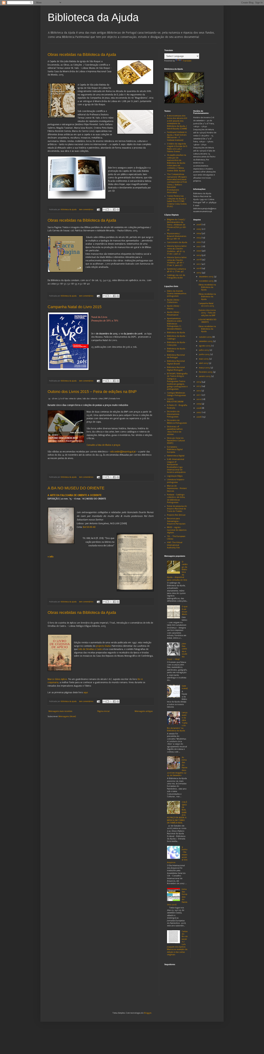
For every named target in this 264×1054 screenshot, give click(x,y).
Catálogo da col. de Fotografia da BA (176, 276)
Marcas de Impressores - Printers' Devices (177, 488)
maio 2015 (204, 359)
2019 (199, 255)
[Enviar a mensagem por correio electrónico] (98, 210)
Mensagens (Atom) (67, 716)
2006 (199, 417)
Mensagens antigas (144, 711)
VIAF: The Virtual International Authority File (174, 545)
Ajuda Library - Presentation (174, 313)
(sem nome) (184, 687)
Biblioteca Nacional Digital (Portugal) (176, 368)
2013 (199, 386)
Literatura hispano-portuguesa (176, 480)
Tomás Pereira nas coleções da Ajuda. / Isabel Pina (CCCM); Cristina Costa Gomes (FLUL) (177, 201)
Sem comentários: (86, 210)
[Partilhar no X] (111, 209)
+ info (50, 556)
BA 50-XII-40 (89, 527)
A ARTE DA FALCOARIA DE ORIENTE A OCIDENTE (74, 495)
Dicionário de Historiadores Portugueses (173, 414)
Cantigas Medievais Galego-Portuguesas (176, 394)
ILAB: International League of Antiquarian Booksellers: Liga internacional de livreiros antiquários (176, 465)
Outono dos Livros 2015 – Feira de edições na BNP (92, 391)
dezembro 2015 (206, 276)
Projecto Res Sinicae (176, 515)
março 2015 (204, 368)
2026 (199, 224)
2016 (199, 268)
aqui (86, 692)
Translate (187, 61)
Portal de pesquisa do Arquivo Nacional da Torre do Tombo (177, 509)
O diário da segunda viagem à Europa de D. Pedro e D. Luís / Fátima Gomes (177, 148)
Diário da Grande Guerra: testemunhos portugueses (176, 293)
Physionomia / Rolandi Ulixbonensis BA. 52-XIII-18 (176, 236)
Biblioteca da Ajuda (93, 17)
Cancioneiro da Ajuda (177, 242)
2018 (199, 259)
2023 (199, 238)
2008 (199, 408)
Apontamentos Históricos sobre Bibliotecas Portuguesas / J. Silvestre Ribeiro (174, 323)
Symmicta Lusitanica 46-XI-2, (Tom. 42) (176, 270)
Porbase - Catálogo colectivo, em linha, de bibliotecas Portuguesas (176, 499)
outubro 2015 (205, 337)
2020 (199, 251)
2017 (199, 264)
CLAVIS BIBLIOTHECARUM (175, 400)
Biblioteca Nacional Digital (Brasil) (176, 362)
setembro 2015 (206, 341)
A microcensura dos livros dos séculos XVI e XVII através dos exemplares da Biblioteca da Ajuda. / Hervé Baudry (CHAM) (177, 122)
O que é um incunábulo (184, 610)
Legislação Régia (174, 476)
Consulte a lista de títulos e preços (103, 445)
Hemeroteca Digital (175, 456)
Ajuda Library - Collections (174, 301)
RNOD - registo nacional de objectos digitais (176, 530)
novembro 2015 (206, 281)
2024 (199, 233)
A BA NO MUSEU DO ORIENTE (76, 488)
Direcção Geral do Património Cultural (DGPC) (176, 440)
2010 (199, 399)
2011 (199, 395)
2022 (199, 242)
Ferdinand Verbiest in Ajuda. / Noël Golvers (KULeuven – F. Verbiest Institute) (177, 136)
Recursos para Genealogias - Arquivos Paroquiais (176, 521)
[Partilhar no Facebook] (114, 209)
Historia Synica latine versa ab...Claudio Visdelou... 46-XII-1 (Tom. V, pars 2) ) (176, 261)
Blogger (147, 1013)
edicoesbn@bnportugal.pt (123, 451)
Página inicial (103, 711)
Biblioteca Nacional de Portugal (176, 356)
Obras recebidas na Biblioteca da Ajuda (82, 54)
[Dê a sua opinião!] (107, 209)
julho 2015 (204, 350)
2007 (199, 412)
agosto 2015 (205, 346)
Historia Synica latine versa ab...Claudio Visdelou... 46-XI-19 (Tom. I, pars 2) (176, 250)
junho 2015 (204, 354)
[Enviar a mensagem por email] (104, 209)
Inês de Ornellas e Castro (90, 649)
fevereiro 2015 (206, 372)
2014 (199, 382)
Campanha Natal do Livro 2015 (74, 307)
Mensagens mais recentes (60, 711)
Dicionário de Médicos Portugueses (177, 421)
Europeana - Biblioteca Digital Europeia (175, 449)
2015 (199, 273)
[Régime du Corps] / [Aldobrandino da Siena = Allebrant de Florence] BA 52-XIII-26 (176, 224)
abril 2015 (204, 363)
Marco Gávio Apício (57, 679)
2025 (199, 229)
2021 (199, 246)
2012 (199, 391)
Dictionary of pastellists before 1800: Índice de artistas (174, 430)
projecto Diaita (103, 646)
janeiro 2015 (205, 376)
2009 (199, 404)
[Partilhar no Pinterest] (118, 209)
